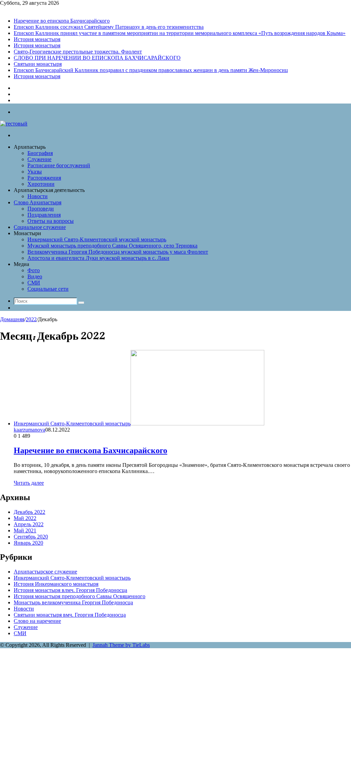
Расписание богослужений (58, 165)
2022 (31, 319)
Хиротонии (41, 184)
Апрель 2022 (29, 524)
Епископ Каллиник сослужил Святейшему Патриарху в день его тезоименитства (109, 27)
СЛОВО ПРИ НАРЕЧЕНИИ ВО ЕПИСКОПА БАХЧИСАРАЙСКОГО (97, 58)
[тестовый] (13, 123)
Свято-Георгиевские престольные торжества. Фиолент (78, 52)
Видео (34, 276)
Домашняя (12, 319)
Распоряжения (44, 178)
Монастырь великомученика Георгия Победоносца (73, 602)
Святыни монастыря (38, 64)
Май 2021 (25, 530)
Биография (40, 153)
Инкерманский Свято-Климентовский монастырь (72, 578)
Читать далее (29, 483)
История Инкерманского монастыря (56, 584)
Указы (34, 171)
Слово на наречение (37, 621)
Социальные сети (48, 289)
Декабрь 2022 (29, 512)
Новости (37, 196)
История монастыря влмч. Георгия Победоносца (70, 590)
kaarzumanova (29, 430)
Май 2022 (25, 518)
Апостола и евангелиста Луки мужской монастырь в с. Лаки (98, 258)
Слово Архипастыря (37, 203)
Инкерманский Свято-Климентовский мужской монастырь (96, 239)
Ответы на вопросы (50, 221)
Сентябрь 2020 (31, 537)
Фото (33, 270)
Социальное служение (40, 227)
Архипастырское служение (45, 572)
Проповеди (40, 208)
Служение (39, 159)
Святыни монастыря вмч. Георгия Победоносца (70, 615)
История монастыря (37, 39)
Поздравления (44, 215)
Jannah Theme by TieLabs (121, 645)
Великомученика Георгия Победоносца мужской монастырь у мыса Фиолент (117, 252)
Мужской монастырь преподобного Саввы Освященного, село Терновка (112, 246)
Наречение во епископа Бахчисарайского (62, 21)
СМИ (33, 283)
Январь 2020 (28, 543)
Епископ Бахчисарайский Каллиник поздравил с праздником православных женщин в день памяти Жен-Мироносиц (151, 70)
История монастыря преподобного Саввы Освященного (79, 596)
